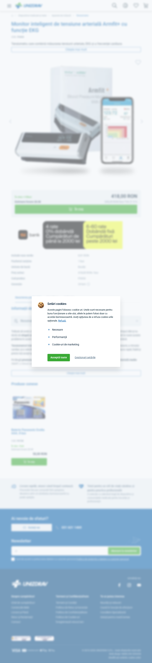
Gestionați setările (85, 357)
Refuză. (62, 320)
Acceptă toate (58, 357)
